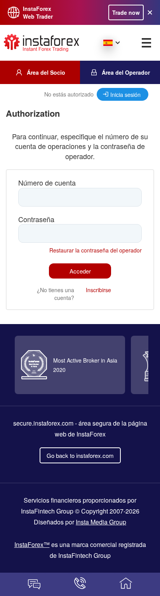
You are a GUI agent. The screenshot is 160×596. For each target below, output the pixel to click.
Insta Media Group (101, 521)
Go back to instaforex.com (80, 455)
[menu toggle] (146, 42)
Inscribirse (98, 290)
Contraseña (36, 219)
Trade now (126, 12)
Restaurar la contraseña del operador (95, 250)
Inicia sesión (125, 94)
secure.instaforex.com (43, 423)
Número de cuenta (47, 183)
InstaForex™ (32, 544)
